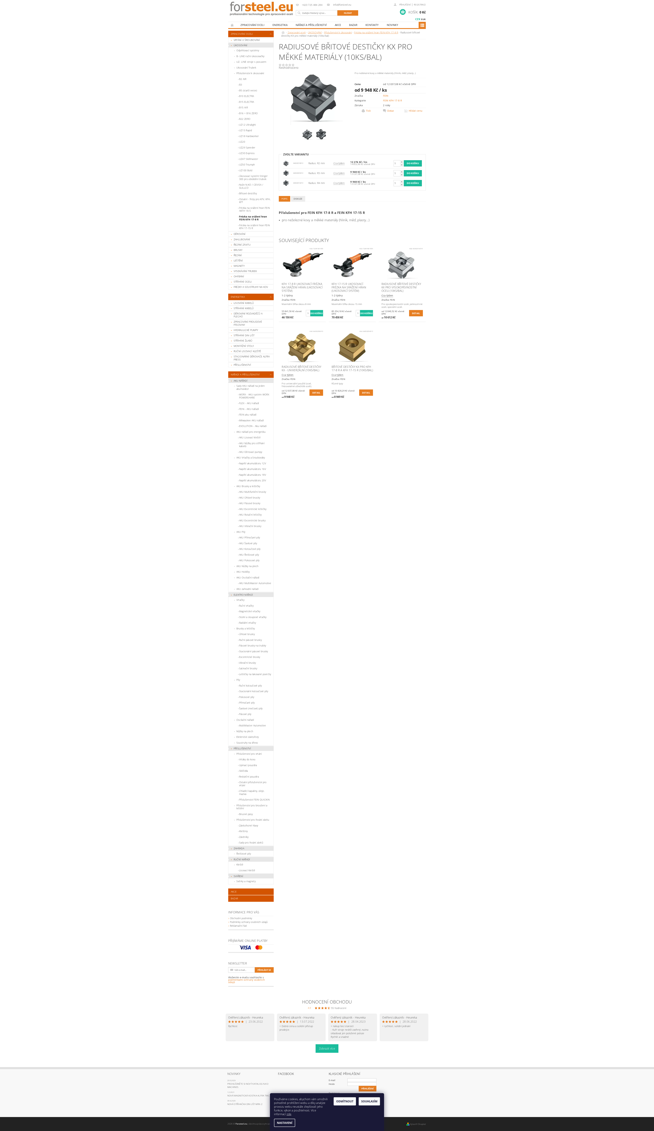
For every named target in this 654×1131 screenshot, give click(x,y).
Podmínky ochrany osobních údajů (249, 922)
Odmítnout (344, 1101)
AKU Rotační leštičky (250, 514)
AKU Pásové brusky (249, 503)
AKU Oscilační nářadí (247, 577)
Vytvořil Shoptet (418, 1124)
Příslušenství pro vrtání (249, 753)
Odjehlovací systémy (247, 50)
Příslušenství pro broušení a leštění (251, 807)
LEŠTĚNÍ (238, 260)
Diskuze (298, 198)
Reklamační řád (238, 925)
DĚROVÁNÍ (240, 234)
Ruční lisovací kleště (247, 351)
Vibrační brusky (247, 662)
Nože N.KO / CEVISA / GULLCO (251, 186)
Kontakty (372, 25)
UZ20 (242, 141)
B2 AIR (242, 79)
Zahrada (239, 848)
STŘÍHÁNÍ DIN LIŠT (244, 335)
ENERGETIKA (279, 25)
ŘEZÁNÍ (238, 255)
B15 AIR (243, 107)
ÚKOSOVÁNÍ (240, 45)
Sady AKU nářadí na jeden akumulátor (250, 387)
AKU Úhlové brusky (249, 497)
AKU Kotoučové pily (250, 549)
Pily (238, 679)
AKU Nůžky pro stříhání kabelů (251, 445)
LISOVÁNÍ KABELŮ (244, 303)
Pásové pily (245, 714)
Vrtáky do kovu (247, 759)
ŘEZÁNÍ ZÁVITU (242, 244)
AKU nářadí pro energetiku (251, 431)
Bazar (353, 25)
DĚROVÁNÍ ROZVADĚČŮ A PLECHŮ (248, 315)
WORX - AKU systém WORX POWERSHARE (254, 396)
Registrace (420, 4)
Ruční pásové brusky (250, 640)
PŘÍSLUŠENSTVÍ (242, 364)
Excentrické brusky (249, 657)
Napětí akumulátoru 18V (252, 474)
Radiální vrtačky (247, 622)
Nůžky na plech (244, 731)
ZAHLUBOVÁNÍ (242, 239)
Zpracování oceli (252, 25)
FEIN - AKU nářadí (249, 409)
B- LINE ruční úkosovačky (250, 56)
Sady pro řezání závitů (251, 842)
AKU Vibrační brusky (250, 526)
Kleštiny (243, 831)
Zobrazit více (327, 1048)
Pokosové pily (246, 697)
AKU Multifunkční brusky (252, 491)
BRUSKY (238, 250)
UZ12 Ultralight (247, 124)
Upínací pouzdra (248, 765)
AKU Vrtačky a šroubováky (250, 457)
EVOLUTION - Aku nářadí (253, 426)
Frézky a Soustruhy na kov (251, 287)
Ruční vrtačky (246, 605)
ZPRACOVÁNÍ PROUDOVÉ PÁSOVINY (248, 323)
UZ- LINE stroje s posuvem (251, 61)
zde (289, 1114)
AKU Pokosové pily (249, 560)
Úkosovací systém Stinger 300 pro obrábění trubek (253, 177)
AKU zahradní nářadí (247, 589)
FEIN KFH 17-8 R (392, 100)
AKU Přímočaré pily (249, 537)
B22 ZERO (245, 118)
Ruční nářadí (242, 859)
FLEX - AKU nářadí (249, 403)
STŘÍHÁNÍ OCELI (243, 281)
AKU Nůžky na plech (247, 566)
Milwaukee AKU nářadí (251, 420)
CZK (417, 19)
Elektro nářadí (243, 594)
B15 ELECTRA (246, 101)
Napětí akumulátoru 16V (252, 469)
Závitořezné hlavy (248, 825)
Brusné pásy (246, 814)
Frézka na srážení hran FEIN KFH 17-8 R (253, 218)
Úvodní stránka (232, 25)
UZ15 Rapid (245, 130)
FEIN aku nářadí (247, 414)
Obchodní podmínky (241, 918)
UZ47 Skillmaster (248, 159)
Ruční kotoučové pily (250, 685)
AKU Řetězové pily (249, 554)
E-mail (332, 1080)
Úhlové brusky (247, 634)
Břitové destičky (248, 193)
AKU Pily (240, 531)
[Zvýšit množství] (401, 161)
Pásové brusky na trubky (252, 645)
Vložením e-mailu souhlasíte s (246, 979)
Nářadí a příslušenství (311, 25)
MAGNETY (239, 265)
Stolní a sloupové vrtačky (253, 617)
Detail (416, 313)
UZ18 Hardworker (249, 136)
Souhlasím (369, 1101)
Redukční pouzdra (249, 776)
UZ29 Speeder (247, 147)
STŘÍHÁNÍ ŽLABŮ (243, 340)
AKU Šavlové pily (248, 543)
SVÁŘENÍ (238, 876)
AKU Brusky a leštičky (248, 486)
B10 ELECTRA (246, 96)
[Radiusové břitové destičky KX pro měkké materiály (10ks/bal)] (286, 163)
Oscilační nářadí (245, 719)
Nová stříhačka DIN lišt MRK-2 (244, 1104)
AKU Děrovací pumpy (250, 452)
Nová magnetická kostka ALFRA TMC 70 (249, 1095)
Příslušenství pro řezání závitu (252, 819)
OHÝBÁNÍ (239, 276)
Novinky (392, 25)
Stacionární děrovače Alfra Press (252, 358)
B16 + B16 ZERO (248, 113)
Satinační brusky (248, 668)
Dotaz (390, 110)
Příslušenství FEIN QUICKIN (254, 799)
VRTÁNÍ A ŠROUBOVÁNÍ (247, 40)
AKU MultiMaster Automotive (255, 583)
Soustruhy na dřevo (247, 742)
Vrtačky (240, 599)
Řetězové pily (243, 853)
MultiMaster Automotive (252, 725)
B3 (240, 84)
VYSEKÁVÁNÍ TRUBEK (245, 271)
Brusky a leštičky (245, 628)
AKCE (338, 25)
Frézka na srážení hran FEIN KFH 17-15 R (254, 227)
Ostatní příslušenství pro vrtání (253, 784)
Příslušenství (242, 748)
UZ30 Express (247, 153)
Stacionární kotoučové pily (253, 691)
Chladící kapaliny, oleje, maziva (251, 792)
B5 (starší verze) (248, 90)
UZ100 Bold (245, 170)
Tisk (368, 110)
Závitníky (244, 837)
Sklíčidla (243, 770)
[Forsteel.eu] (261, 9)
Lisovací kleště (247, 870)
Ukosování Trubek (246, 67)
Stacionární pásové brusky (253, 651)
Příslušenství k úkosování (250, 73)
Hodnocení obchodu (327, 1002)
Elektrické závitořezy (247, 736)
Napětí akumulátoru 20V (252, 480)
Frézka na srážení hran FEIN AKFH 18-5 (254, 209)
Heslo (332, 1083)
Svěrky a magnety (246, 881)
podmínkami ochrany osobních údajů (246, 981)
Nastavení (284, 1123)
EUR (423, 19)
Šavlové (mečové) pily (251, 708)
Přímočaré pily (247, 702)
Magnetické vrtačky (249, 611)
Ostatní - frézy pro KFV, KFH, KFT (254, 201)
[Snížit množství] (401, 165)
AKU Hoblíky (243, 571)
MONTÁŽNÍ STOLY (244, 346)
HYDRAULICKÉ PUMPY (246, 330)
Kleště (239, 864)
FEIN (385, 95)
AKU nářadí (240, 380)
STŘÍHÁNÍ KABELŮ (244, 308)
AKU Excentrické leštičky (253, 509)
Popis (284, 198)
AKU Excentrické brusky (252, 520)
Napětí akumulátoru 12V (252, 463)
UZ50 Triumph (247, 164)
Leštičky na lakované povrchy (255, 674)
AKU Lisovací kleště (250, 437)
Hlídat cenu (416, 110)
